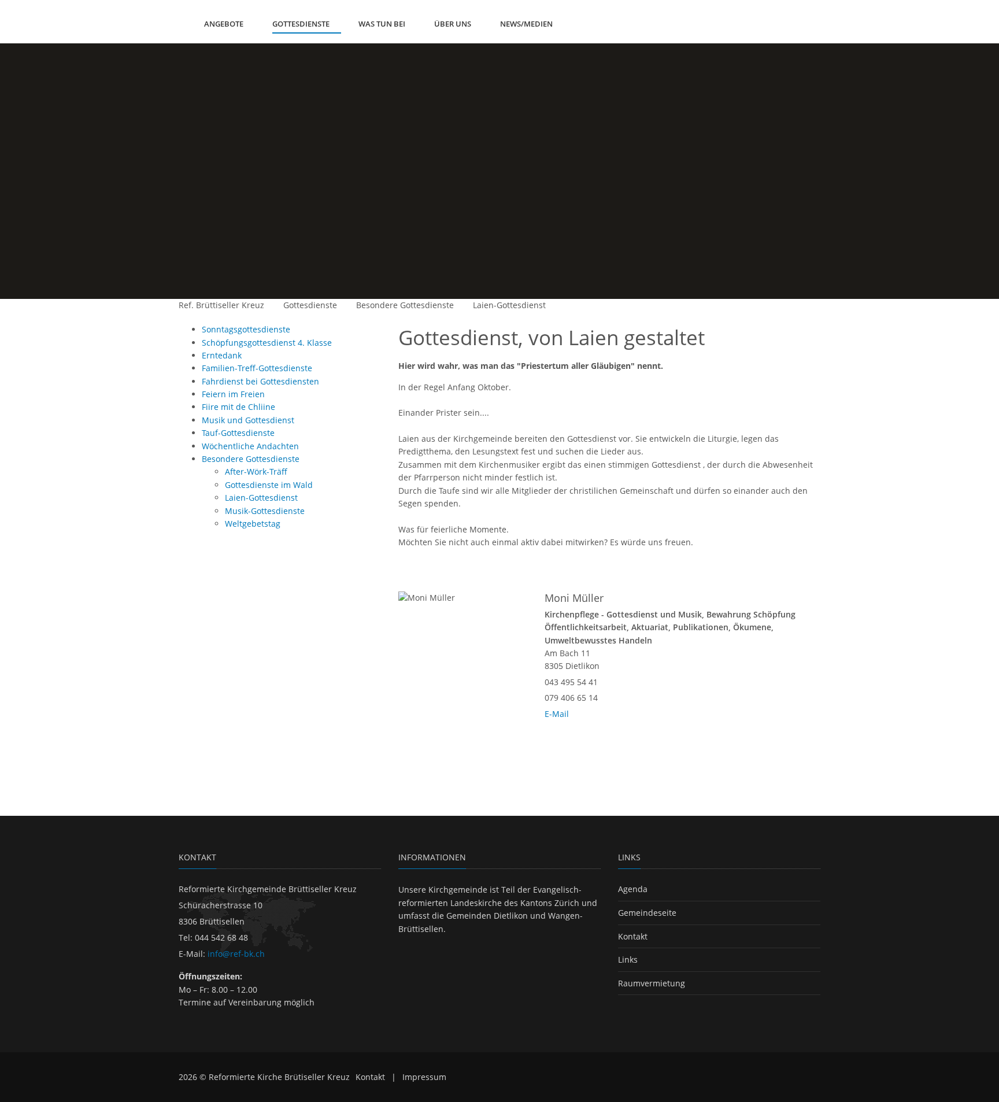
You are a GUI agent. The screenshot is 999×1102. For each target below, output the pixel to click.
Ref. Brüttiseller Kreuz (221, 304)
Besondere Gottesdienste (405, 304)
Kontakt (633, 936)
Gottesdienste (310, 304)
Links (628, 959)
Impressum (424, 1076)
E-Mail (557, 713)
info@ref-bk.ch (236, 953)
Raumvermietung (651, 983)
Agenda (633, 888)
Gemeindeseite (647, 912)
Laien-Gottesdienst (509, 304)
